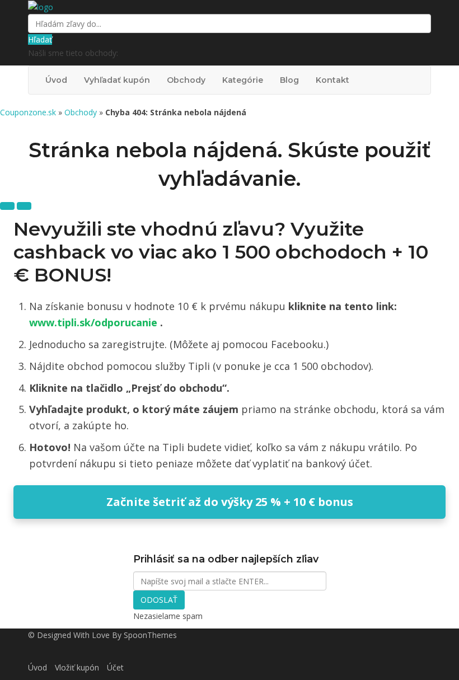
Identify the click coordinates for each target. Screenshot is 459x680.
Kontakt (332, 80)
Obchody (186, 80)
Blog (289, 80)
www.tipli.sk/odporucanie (94, 322)
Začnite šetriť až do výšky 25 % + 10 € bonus (229, 501)
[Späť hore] (24, 206)
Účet (115, 667)
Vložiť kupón (77, 667)
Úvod (56, 80)
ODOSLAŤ (158, 599)
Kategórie (242, 80)
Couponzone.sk (28, 112)
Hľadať (40, 39)
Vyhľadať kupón (117, 80)
